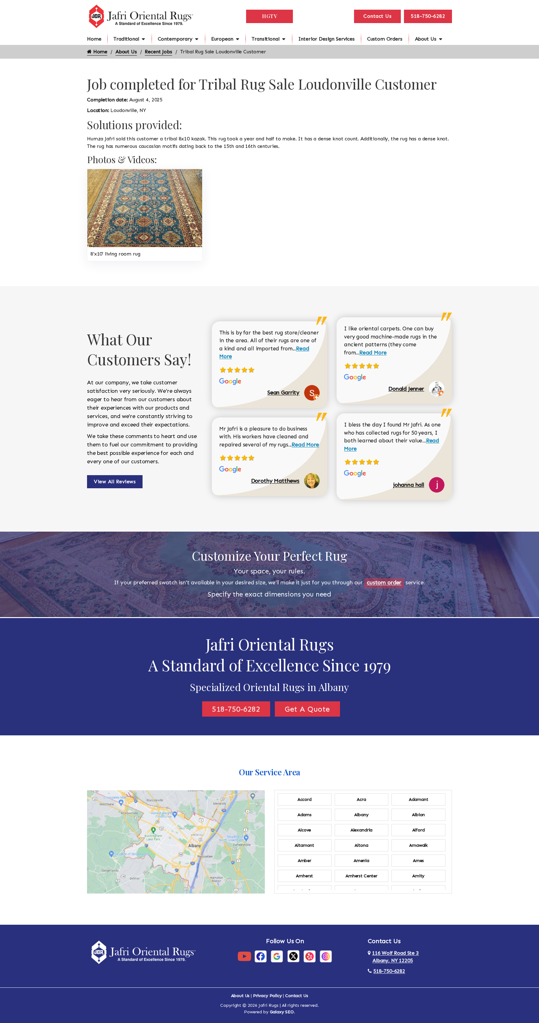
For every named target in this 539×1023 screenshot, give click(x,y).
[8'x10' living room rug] (144, 208)
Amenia (361, 860)
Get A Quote (307, 709)
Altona (361, 845)
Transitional (265, 39)
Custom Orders (384, 39)
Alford (418, 830)
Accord (305, 799)
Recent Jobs (158, 52)
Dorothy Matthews (275, 480)
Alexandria (361, 830)
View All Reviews (115, 482)
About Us (425, 39)
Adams (305, 814)
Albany (361, 814)
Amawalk (418, 845)
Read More (305, 444)
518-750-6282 (428, 16)
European (222, 39)
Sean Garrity (283, 392)
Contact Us (377, 16)
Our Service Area (269, 772)
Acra (361, 799)
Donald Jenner (406, 388)
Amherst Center (361, 876)
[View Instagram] (326, 956)
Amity (418, 876)
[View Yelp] (310, 956)
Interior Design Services (326, 39)
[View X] (293, 956)
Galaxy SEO (282, 1012)
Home (94, 39)
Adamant (418, 799)
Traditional (126, 39)
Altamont (304, 845)
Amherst (304, 876)
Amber (304, 860)
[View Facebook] (261, 956)
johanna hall (408, 484)
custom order (384, 582)
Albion (418, 814)
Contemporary (175, 39)
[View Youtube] (244, 956)
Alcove (304, 830)
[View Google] (277, 956)
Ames (418, 860)
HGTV (269, 16)
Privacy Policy (267, 995)
